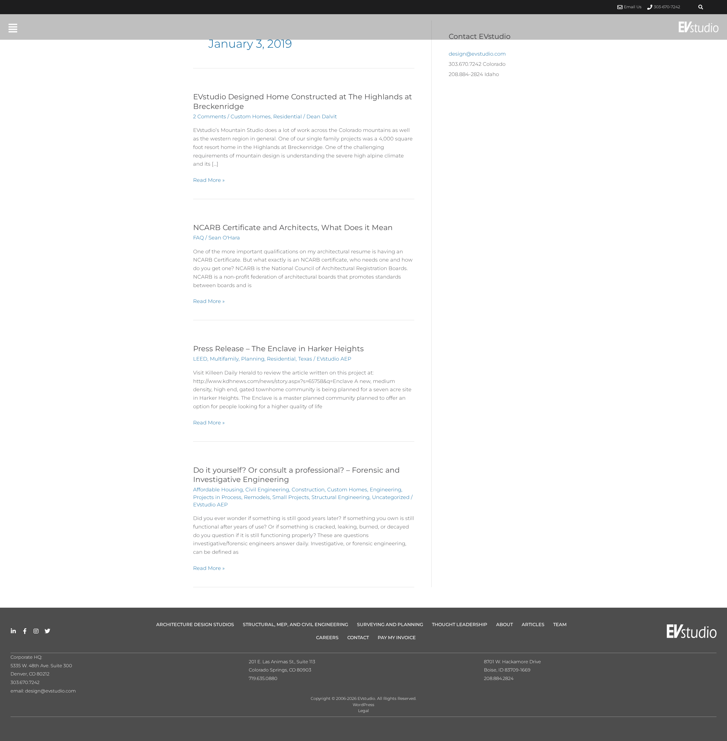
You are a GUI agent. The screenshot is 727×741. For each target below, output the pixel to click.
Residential (287, 116)
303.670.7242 (25, 682)
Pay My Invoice (397, 637)
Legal (363, 710)
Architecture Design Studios (195, 624)
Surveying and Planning (390, 624)
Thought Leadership (459, 624)
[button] (701, 7)
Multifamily (224, 359)
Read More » (209, 179)
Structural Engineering (340, 497)
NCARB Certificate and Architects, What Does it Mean (293, 227)
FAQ (198, 238)
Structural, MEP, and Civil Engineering (295, 624)
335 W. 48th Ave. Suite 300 (43, 665)
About (504, 624)
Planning (252, 359)
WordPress (363, 704)
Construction (308, 490)
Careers (327, 637)
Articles (533, 624)
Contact (358, 637)
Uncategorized (391, 497)
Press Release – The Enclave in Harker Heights (278, 348)
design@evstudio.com (477, 54)
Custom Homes (251, 116)
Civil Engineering (267, 490)
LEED (200, 359)
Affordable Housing (218, 490)
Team (560, 624)
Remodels (257, 497)
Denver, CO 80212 (30, 674)
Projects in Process (217, 497)
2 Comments (209, 116)
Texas (305, 359)
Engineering (385, 490)
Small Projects (290, 497)
